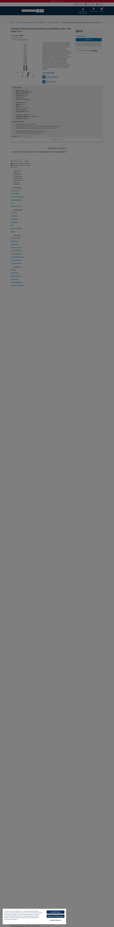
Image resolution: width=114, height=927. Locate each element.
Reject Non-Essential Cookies (56, 916)
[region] (34, 916)
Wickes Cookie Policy (23, 919)
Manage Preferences (55, 920)
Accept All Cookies (55, 912)
